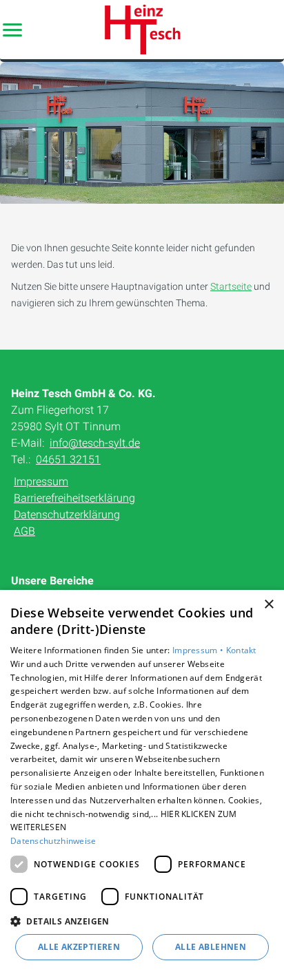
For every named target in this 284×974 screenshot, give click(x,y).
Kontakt (241, 650)
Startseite (231, 286)
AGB (24, 531)
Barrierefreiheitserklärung (74, 498)
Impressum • (199, 650)
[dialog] (142, 782)
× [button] (268, 605)
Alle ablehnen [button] (210, 947)
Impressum (41, 481)
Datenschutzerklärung (67, 514)
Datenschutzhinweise (53, 841)
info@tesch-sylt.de (95, 442)
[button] (12, 29)
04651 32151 (68, 459)
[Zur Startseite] (142, 29)
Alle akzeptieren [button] (79, 947)
